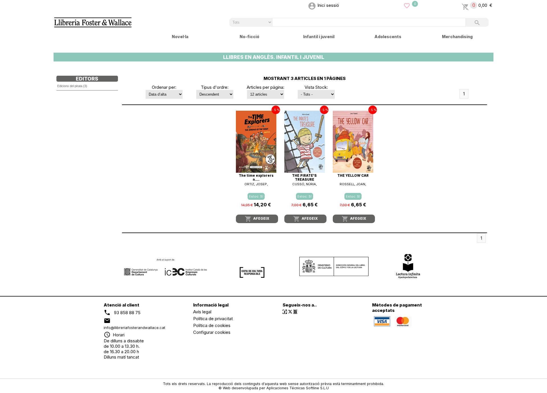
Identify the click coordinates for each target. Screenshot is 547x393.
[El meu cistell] (465, 5)
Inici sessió (328, 5)
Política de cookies (211, 325)
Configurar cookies (211, 332)
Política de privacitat (213, 318)
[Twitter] (290, 312)
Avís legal (202, 311)
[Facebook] (285, 312)
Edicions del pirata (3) (72, 86)
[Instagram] (295, 312)
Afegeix (257, 218)
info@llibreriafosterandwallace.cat (134, 327)
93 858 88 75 (127, 312)
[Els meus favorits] (406, 5)
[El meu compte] (312, 5)
